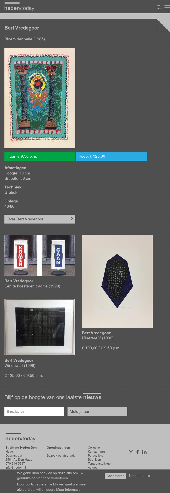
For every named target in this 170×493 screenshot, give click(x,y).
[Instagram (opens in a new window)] (131, 452)
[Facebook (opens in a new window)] (137, 452)
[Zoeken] (159, 7)
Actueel (93, 467)
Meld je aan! (80, 411)
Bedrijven (94, 459)
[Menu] (167, 6)
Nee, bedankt (139, 476)
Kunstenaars (97, 451)
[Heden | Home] (21, 8)
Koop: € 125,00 (92, 156)
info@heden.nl (16, 467)
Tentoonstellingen (100, 463)
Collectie (94, 447)
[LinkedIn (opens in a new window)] (144, 452)
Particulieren (96, 455)
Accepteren (115, 476)
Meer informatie (68, 490)
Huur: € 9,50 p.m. (22, 156)
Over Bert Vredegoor (25, 219)
